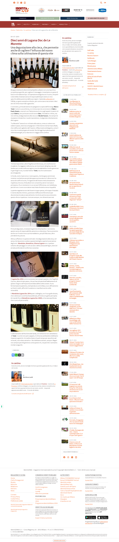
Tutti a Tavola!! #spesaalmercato (71, 491)
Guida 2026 (89, 480)
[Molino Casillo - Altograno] (54, 10)
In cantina (27, 30)
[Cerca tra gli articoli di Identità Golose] (101, 2)
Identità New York (66, 484)
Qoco (62, 495)
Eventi (53, 24)
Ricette (26, 24)
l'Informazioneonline (27, 384)
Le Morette (49, 99)
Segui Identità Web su (70, 452)
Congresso (22, 18)
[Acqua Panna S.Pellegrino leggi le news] (41, 10)
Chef (18, 24)
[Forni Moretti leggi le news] (66, 10)
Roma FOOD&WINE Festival (69, 480)
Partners (14, 488)
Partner (45, 24)
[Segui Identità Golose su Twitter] (21, 2)
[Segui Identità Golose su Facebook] (14, 2)
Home (13, 30)
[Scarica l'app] (90, 517)
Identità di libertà (66, 493)
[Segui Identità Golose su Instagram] (18, 2)
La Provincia (78, 70)
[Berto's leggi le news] (78, 10)
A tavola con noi (65, 501)
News (12, 491)
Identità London (65, 482)
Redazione (14, 486)
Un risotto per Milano (67, 497)
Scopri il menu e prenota (43, 518)
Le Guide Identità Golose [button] (96, 18)
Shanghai (63, 499)
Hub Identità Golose (47, 18)
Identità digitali (72, 18)
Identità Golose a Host (67, 488)
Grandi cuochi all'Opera (68, 486)
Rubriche (35, 24)
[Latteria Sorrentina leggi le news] (102, 10)
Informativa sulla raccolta (59, 540)
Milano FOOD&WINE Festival (70, 478)
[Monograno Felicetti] (90, 10)
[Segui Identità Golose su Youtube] (25, 2)
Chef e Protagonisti (17, 480)
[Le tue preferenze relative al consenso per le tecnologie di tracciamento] (1, 406)
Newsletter (63, 24)
